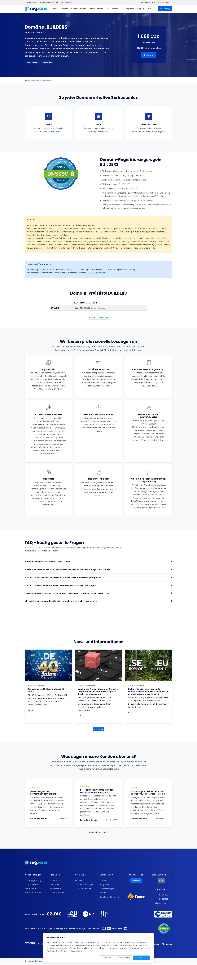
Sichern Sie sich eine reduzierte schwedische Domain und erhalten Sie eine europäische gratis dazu (148, 691)
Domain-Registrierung (33, 880)
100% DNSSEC (55, 880)
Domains (64, 9)
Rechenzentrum (55, 889)
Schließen (107, 957)
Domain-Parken (30, 889)
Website (104, 131)
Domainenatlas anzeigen (84, 884)
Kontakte (157, 2)
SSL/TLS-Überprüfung (83, 889)
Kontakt (103, 893)
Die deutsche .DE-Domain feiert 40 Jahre (46, 690)
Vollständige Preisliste (98, 317)
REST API (78, 880)
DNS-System (54, 884)
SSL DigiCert (160, 131)
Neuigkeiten (104, 884)
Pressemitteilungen (107, 889)
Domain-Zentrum (96, 9)
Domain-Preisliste (78, 9)
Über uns (150, 9)
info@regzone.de (65, 2)
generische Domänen (32, 62)
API (107, 9)
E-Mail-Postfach (55, 131)
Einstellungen (124, 957)
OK (141, 957)
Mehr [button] (156, 813)
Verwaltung (165, 8)
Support (140, 9)
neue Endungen (47, 62)
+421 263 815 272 (32, 2)
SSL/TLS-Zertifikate (32, 884)
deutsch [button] (168, 2)
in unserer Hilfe (148, 248)
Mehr (30, 710)
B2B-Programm (127, 9)
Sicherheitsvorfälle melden (109, 897)
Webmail (147, 2)
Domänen (34, 80)
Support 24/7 (161, 889)
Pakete (115, 9)
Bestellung (148, 55)
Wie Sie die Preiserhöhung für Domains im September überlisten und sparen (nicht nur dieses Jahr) (98, 691)
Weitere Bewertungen (98, 832)
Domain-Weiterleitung (33, 893)
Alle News (98, 729)
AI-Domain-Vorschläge (58, 893)
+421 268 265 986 (48, 2)
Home (55, 9)
